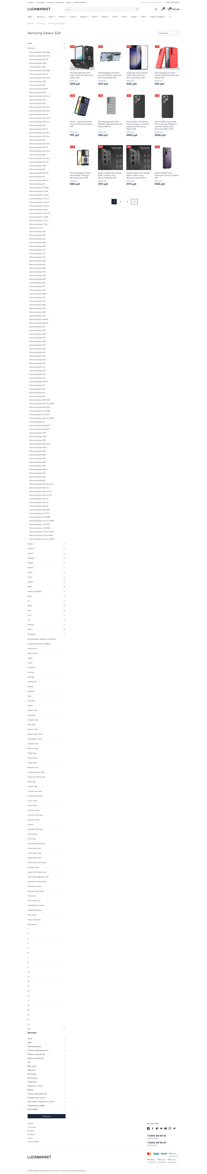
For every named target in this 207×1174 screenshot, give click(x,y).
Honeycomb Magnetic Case (38, 877)
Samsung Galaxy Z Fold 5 (39, 198)
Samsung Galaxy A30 (37, 330)
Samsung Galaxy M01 (37, 480)
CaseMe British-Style (36, 905)
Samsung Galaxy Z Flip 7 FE (40, 213)
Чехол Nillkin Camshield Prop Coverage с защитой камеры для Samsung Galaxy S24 (137, 125)
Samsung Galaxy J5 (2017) (39, 524)
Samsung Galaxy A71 (37, 253)
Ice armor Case (33, 810)
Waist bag (31, 782)
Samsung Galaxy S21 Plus (39, 136)
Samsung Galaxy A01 (37, 451)
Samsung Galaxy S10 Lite (39, 162)
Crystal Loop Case (35, 791)
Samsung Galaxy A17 (37, 367)
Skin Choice (32, 915)
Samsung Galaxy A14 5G (38, 381)
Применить (46, 1116)
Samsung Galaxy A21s (37, 359)
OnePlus (62, 17)
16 (28, 996)
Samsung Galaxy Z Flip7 (38, 209)
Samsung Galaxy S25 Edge (39, 70)
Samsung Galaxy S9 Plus (39, 173)
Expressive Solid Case (36, 843)
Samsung (40, 17)
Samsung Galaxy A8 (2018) (39, 407)
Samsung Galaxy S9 (37, 176)
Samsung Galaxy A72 (37, 250)
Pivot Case (32, 896)
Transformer (32, 682)
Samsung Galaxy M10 (37, 477)
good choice (32, 653)
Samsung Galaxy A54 (37, 275)
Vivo (29, 615)
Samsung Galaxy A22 (37, 356)
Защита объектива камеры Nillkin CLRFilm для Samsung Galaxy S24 (110, 175)
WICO (30, 629)
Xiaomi (51, 17)
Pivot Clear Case (34, 900)
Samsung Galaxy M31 (37, 466)
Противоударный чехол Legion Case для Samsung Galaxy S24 (81, 75)
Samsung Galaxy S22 (37, 125)
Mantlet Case (33, 748)
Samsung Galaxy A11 (37, 392)
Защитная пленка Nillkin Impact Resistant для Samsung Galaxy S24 (137, 75)
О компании (40, 2)
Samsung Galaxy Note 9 (38, 502)
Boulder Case (33, 767)
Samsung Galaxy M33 (37, 462)
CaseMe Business (34, 910)
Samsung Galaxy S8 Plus (39, 180)
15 (28, 991)
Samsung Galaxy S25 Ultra (39, 78)
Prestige (31, 677)
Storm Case (32, 805)
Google (134, 17)
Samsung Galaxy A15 (37, 374)
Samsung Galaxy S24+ (38, 92)
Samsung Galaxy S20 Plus (39, 151)
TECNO (94, 17)
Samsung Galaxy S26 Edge (39, 52)
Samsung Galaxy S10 (37, 169)
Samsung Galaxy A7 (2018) (39, 411)
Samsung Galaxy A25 (37, 345)
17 (28, 1000)
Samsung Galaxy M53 (37, 455)
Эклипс (30, 824)
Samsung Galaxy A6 (37, 422)
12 (28, 977)
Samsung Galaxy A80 (37, 242)
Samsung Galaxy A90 (37, 235)
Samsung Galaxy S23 (37, 103)
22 (29, 1024)
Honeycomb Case (34, 886)
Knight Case (32, 763)
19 (28, 1010)
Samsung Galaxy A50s (38, 294)
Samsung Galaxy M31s (37, 469)
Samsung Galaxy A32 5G (38, 323)
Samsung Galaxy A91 (37, 231)
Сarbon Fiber (33, 710)
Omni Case (32, 839)
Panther (31, 686)
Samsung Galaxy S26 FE (38, 59)
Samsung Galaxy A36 (37, 305)
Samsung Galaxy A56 (37, 268)
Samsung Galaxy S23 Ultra (39, 111)
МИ (29, 1029)
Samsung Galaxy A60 (37, 261)
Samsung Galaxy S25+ (38, 81)
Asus (29, 610)
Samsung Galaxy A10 (37, 396)
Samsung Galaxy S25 (37, 85)
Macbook (83, 17)
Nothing (31, 625)
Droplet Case (33, 744)
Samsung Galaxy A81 (37, 239)
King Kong (31, 715)
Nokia (30, 605)
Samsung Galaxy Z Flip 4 (38, 224)
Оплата (68, 2)
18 (28, 1005)
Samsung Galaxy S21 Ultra (39, 133)
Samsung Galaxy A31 (37, 327)
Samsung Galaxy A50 (37, 290)
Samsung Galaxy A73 (37, 246)
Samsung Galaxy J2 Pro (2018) (41, 535)
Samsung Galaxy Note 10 (39, 499)
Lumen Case (32, 801)
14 (28, 986)
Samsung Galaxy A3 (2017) (39, 429)
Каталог (31, 2)
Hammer (31, 672)
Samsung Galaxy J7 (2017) (39, 513)
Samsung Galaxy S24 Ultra (39, 96)
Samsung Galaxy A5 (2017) (39, 425)
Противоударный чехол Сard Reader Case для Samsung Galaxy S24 (80, 175)
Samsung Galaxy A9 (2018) (39, 400)
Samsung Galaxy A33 (37, 316)
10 (28, 972)
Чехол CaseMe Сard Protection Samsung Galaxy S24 (167, 175)
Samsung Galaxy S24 (37, 100)
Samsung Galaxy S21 (37, 140)
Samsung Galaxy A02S (38, 447)
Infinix (124, 17)
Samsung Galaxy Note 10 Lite (40, 495)
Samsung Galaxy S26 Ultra (39, 56)
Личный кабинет (79, 2)
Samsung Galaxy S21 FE (38, 129)
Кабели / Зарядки (157, 17)
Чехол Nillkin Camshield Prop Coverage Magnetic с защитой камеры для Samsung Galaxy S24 (166, 125)
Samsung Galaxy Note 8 (38, 506)
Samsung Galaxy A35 (37, 308)
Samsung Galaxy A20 (37, 363)
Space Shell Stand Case (37, 872)
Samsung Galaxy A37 (37, 301)
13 (28, 981)
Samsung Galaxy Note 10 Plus (40, 491)
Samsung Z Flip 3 (36, 228)
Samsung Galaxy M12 (37, 473)
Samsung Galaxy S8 (37, 184)
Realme (105, 17)
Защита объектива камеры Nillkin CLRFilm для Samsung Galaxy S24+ (138, 175)
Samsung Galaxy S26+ (38, 63)
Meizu (30, 596)
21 (28, 1019)
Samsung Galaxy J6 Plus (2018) (41, 521)
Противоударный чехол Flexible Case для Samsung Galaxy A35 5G (110, 124)
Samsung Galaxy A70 (37, 257)
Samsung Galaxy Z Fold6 (39, 195)
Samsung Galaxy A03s (38, 436)
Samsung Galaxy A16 (37, 370)
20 (29, 1015)
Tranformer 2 (33, 648)
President (31, 701)
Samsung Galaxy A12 (37, 389)
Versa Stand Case (34, 858)
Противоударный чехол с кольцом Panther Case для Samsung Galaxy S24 (109, 75)
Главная (31, 23)
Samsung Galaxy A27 (37, 338)
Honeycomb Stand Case (37, 881)
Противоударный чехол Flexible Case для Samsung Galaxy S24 (167, 75)
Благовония (32, 924)
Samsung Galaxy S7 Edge (39, 187)
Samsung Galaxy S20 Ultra (39, 144)
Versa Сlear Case (34, 853)
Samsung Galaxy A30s (38, 334)
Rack (29, 696)
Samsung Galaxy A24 (37, 349)
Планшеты (32, 634)
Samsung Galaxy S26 (37, 67)
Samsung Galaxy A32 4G (38, 319)
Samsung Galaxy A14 (37, 378)
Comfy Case (32, 834)
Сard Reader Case (35, 739)
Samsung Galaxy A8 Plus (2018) (41, 403)
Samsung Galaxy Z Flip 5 (38, 220)
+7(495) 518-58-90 (172, 2)
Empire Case (32, 758)
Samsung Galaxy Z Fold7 (38, 191)
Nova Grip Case (33, 820)
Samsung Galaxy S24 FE (38, 89)
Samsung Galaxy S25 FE (38, 74)
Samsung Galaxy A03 (37, 440)
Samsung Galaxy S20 (37, 155)
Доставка (60, 2)
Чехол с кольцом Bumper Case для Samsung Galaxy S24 (81, 124)
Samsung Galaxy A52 (37, 283)
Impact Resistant (34, 920)
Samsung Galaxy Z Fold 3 (39, 206)
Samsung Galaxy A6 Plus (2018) (41, 418)
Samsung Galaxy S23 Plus (39, 107)
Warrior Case (33, 729)
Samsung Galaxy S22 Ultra (39, 118)
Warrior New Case (35, 734)
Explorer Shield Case (36, 891)
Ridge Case (32, 753)
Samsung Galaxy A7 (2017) (39, 414)
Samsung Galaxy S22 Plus (39, 122)
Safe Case (31, 724)
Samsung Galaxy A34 (37, 312)
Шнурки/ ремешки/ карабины (39, 644)
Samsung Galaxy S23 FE (38, 114)
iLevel (30, 663)
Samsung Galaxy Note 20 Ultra (41, 484)
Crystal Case (33, 786)
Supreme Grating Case (36, 777)
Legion (30, 658)
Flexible (31, 691)
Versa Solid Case (34, 848)
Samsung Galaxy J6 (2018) (39, 517)
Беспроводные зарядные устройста (42, 639)
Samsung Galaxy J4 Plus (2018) (41, 532)
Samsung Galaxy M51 (37, 458)
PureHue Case (33, 867)
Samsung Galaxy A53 (37, 279)
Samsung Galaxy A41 (37, 297)
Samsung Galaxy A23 (37, 352)
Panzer (30, 705)
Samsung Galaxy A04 (37, 433)
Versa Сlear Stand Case (37, 862)
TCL (29, 620)
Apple (30, 17)
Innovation (32, 667)
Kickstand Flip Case (35, 829)
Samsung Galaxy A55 (37, 272)
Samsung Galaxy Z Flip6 (38, 217)
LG (29, 601)
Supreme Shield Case (36, 772)
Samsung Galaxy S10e (37, 165)
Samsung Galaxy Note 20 (39, 488)
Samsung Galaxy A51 (37, 286)
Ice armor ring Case (35, 815)
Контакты (51, 2)
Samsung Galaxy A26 (37, 341)
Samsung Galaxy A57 (37, 264)
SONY (143, 17)
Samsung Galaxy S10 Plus (39, 158)
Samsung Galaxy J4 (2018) (39, 528)
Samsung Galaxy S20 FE (38, 147)
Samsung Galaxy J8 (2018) (39, 510)
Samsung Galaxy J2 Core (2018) (41, 539)
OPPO (115, 17)
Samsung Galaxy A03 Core (39, 444)
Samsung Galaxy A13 (37, 385)
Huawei (73, 17)
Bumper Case (33, 720)
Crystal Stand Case (35, 796)
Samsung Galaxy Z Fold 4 (39, 202)
